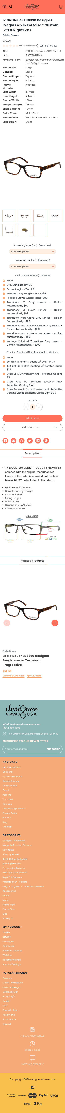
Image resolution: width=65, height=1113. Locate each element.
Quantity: (32, 400)
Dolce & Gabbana (12, 776)
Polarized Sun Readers (14, 881)
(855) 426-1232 (11, 727)
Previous (6, 622)
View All (6, 1024)
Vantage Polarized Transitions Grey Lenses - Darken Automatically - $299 (34, 343)
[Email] (13, 441)
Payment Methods (12, 950)
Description (32, 453)
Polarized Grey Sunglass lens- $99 (26, 293)
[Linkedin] (38, 441)
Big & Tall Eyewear (12, 877)
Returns (6, 817)
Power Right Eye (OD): (32, 245)
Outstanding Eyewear (14, 808)
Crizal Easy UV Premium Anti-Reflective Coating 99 (34, 375)
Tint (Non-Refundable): (32, 275)
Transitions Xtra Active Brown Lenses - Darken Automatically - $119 (34, 335)
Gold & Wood (9, 785)
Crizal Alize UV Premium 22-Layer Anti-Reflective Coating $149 (34, 383)
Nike (4, 1005)
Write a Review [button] (48, 45)
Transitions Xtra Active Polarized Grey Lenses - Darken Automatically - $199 (34, 327)
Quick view (34, 675)
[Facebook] (5, 441)
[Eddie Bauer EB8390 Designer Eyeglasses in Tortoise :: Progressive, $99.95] (30, 610)
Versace (7, 804)
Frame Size (8, 909)
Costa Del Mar (10, 991)
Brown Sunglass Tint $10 (20, 289)
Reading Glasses (11, 863)
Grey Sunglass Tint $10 (19, 285)
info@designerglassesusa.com (21, 724)
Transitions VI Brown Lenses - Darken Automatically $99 (34, 311)
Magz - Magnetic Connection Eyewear (23, 886)
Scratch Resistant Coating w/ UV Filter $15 (31, 361)
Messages (8, 941)
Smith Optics (9, 1019)
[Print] (21, 441)
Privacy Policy (9, 813)
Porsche (7, 794)
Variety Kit (7, 918)
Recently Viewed (11, 959)
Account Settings (11, 964)
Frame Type (8, 904)
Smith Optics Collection (15, 859)
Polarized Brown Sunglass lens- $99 (27, 297)
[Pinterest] (46, 441)
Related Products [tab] (32, 560)
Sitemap (7, 826)
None (10, 280)
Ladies (6, 895)
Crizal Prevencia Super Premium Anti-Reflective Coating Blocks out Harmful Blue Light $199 (34, 391)
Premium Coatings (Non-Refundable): (32, 352)
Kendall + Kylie (10, 1010)
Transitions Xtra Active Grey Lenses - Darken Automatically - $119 (34, 319)
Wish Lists (7, 955)
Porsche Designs (11, 987)
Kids (4, 913)
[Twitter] (30, 441)
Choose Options (13, 675)
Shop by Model (10, 854)
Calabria (7, 978)
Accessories (9, 890)
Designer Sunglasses (13, 840)
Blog (4, 822)
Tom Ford (7, 799)
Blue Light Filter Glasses (14, 872)
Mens (5, 900)
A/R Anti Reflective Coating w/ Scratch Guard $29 (34, 367)
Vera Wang (8, 1014)
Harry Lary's (8, 996)
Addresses (8, 946)
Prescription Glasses (13, 868)
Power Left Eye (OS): (32, 260)
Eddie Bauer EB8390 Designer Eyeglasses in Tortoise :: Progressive (26, 660)
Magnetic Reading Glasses (17, 845)
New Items (8, 849)
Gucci (5, 790)
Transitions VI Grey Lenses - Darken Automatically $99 (34, 303)
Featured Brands (11, 767)
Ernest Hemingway (12, 982)
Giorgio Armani (10, 781)
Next (54, 622)
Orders (6, 932)
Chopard (7, 771)
